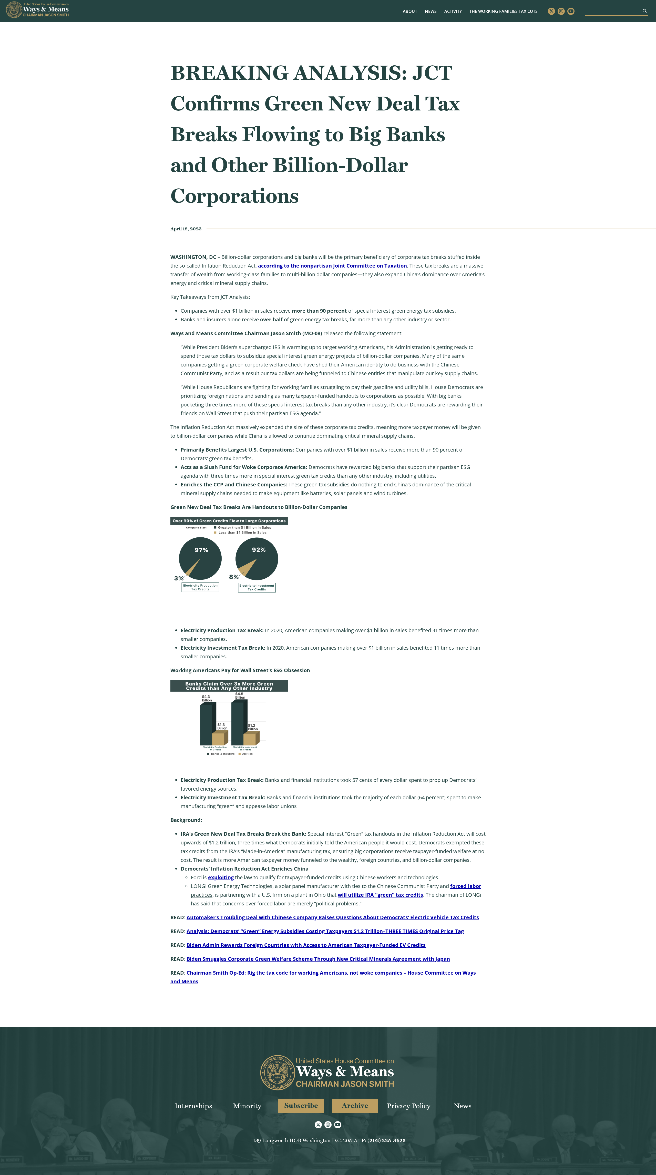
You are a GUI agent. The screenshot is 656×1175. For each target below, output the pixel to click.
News (431, 11)
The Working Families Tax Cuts (503, 11)
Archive (355, 1105)
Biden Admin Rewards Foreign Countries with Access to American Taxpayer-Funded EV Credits (306, 945)
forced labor (465, 886)
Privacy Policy (408, 1106)
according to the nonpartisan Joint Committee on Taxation (332, 265)
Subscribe (301, 1105)
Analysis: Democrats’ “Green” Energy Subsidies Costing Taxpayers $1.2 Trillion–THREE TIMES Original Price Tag (325, 931)
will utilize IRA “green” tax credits (380, 894)
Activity (453, 11)
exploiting (221, 877)
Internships (193, 1106)
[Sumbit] (644, 11)
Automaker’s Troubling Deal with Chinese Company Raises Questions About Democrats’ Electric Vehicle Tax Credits (333, 917)
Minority (247, 1106)
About (410, 11)
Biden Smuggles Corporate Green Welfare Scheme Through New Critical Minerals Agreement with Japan (318, 958)
